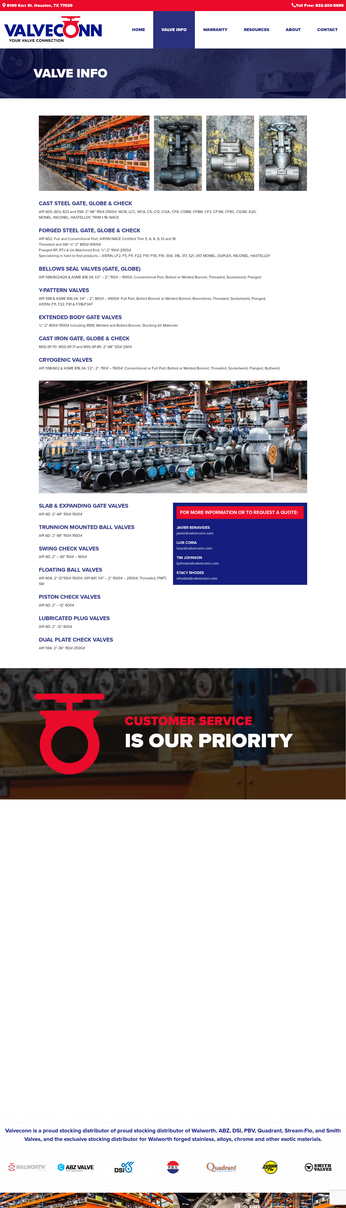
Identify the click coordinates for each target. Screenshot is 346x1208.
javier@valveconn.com (195, 533)
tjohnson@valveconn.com (198, 563)
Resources (256, 29)
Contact (327, 29)
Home (138, 29)
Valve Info (174, 29)
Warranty (215, 29)
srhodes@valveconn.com (197, 578)
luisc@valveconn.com (194, 548)
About (293, 29)
